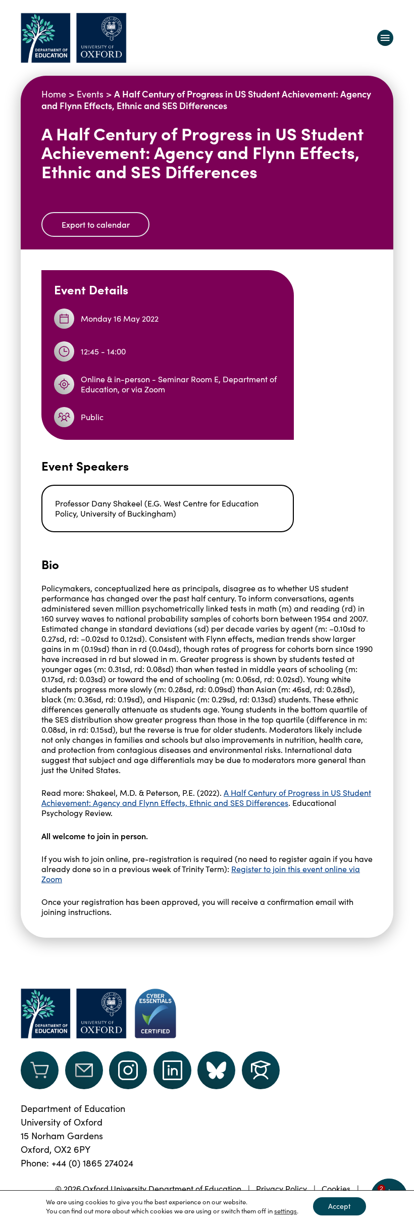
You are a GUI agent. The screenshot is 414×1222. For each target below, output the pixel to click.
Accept (339, 1206)
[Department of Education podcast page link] (261, 1070)
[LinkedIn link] (172, 1070)
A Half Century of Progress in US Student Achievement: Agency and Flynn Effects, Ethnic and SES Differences (206, 797)
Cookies (336, 1188)
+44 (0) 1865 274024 (92, 1163)
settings (285, 1210)
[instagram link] (128, 1070)
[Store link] (40, 1070)
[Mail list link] (84, 1070)
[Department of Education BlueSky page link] (216, 1070)
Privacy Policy (281, 1188)
